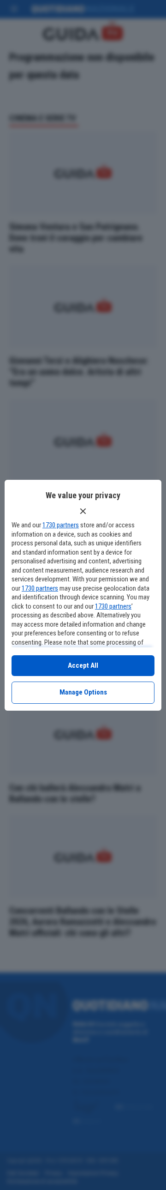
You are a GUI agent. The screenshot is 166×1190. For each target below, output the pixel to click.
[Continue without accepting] (83, 511)
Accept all (83, 665)
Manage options (83, 692)
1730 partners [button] (60, 525)
